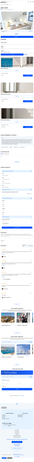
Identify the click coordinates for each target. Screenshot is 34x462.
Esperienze (20, 415)
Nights (2, 46)
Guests (2, 50)
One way (3, 380)
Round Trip (7, 380)
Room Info (17, 70)
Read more (6, 456)
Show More (3, 265)
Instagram (14, 452)
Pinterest (19, 452)
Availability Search (28, 75)
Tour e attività (21, 416)
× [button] (12, 453)
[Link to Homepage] (3, 3)
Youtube (18, 452)
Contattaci (17, 434)
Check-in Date (4, 42)
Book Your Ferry (17, 227)
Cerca (17, 389)
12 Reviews (30, 31)
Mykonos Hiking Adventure (6, 325)
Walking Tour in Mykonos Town (22, 325)
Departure (3, 385)
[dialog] (7, 457)
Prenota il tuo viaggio (6, 423)
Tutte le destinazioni (6, 418)
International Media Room (17, 435)
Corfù (4, 417)
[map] (28, 2)
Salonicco (4, 415)
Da (2, 382)
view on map (11, 9)
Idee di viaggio (21, 414)
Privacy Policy (17, 431)
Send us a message (21, 395)
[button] (7, 459)
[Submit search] (31, 342)
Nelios (18, 456)
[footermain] (17, 404)
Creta (4, 416)
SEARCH (12, 54)
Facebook (13, 452)
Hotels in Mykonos (6, 4)
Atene (4, 414)
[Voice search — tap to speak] (29, 342)
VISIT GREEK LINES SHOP (16, 448)
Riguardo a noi (17, 432)
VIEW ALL (16, 304)
